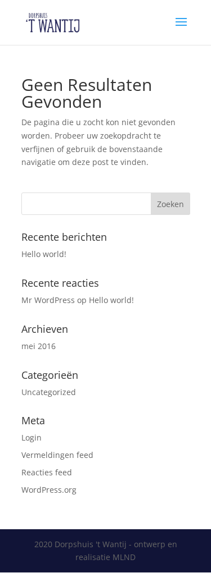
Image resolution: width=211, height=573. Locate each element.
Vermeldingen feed (57, 455)
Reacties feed (46, 472)
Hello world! (43, 254)
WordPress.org (49, 489)
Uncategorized (48, 392)
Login (31, 437)
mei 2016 (38, 346)
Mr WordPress (48, 300)
